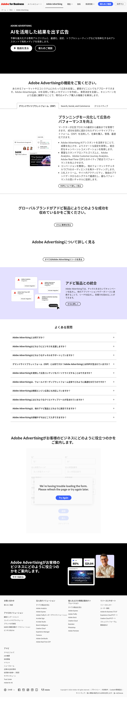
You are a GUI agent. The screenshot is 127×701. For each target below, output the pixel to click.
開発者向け (104, 580)
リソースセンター (106, 560)
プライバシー (95, 644)
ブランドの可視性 (10, 578)
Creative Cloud (41, 583)
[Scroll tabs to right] (125, 106)
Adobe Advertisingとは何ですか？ (29, 337)
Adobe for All (8, 637)
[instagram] (23, 644)
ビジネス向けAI (9, 585)
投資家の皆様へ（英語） (12, 627)
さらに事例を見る (63, 224)
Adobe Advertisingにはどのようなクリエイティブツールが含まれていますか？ (48, 399)
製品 (11, 10)
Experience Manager (42, 586)
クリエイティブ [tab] (101, 105)
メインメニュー (34, 4)
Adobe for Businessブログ (108, 566)
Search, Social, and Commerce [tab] (75, 105)
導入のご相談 (105, 3)
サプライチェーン (10, 631)
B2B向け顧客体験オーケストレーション (16, 582)
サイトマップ (80, 648)
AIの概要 (7, 611)
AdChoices (119, 648)
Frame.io (39, 590)
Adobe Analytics (41, 563)
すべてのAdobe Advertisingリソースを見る (63, 259)
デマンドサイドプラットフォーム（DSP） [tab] (38, 105)
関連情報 (89, 4)
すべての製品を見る (42, 560)
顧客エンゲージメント (11, 572)
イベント (7, 617)
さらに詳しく (73, 303)
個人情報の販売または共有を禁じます (99, 648)
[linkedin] (32, 644)
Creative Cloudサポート (108, 573)
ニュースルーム (9, 621)
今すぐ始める (18, 531)
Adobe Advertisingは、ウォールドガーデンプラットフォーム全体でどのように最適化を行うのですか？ (59, 381)
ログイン (120, 3)
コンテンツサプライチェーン (13, 575)
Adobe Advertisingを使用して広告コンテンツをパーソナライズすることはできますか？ (52, 372)
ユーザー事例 (104, 563)
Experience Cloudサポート (109, 570)
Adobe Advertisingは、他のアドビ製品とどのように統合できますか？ (44, 408)
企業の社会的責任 (10, 624)
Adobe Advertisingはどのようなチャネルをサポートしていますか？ (43, 355)
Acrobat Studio (41, 576)
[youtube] (36, 644)
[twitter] (28, 644)
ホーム (3, 10)
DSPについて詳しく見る (70, 185)
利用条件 (105, 644)
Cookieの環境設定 (116, 644)
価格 (79, 4)
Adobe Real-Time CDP (43, 597)
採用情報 (7, 614)
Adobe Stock (72, 572)
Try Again (63, 475)
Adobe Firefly (72, 569)
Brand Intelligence (42, 580)
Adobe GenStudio (42, 593)
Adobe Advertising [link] (54, 4)
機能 (69, 4)
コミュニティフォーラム (108, 576)
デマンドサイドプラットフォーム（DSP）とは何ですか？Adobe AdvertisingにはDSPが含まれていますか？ (61, 364)
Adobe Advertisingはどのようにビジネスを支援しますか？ (39, 346)
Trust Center (8, 634)
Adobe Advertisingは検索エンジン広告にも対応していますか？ (41, 390)
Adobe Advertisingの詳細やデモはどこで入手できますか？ (39, 417)
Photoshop (71, 582)
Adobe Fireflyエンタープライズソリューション (48, 570)
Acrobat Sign (40, 573)
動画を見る (23, 48)
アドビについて (9, 607)
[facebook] (19, 644)
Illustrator (71, 579)
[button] (9, 644)
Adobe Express (41, 566)
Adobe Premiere (73, 585)
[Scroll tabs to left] (2, 106)
